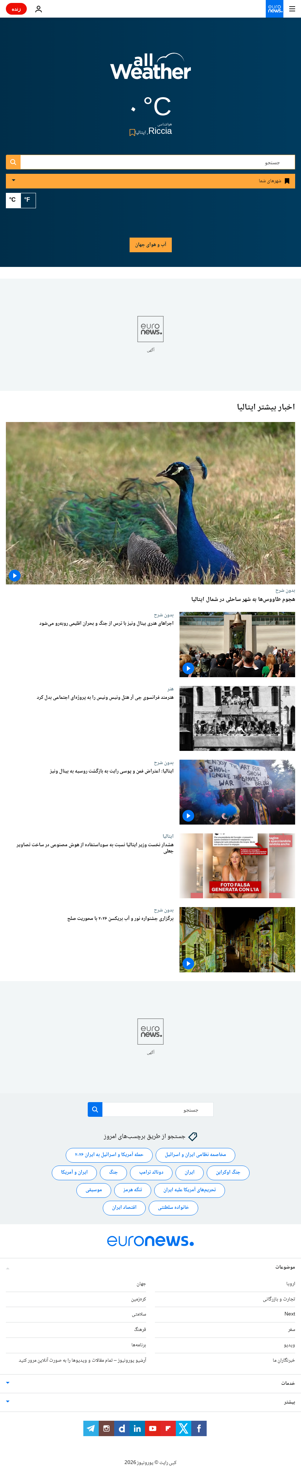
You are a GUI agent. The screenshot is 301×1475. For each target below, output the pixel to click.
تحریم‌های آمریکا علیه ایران (189, 1190)
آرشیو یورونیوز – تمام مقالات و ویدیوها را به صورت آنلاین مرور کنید (82, 1360)
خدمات (288, 1383)
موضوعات (285, 1267)
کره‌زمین (138, 1299)
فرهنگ (140, 1329)
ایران (190, 1172)
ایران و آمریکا (74, 1172)
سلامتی (139, 1314)
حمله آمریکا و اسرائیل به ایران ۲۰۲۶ (109, 1155)
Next (289, 1314)
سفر (291, 1329)
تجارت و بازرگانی (279, 1299)
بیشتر (289, 1402)
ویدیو (289, 1345)
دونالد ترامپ (151, 1172)
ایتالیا (168, 836)
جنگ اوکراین (228, 1172)
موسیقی (94, 1190)
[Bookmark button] (131, 132)
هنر (170, 689)
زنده (16, 8)
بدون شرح (285, 590)
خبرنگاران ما (284, 1360)
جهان (141, 1284)
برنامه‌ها (138, 1345)
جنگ (113, 1172)
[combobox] (150, 162)
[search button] (13, 162)
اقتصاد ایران (124, 1207)
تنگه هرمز (132, 1190)
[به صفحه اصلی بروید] (274, 9)
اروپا (290, 1284)
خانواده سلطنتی (173, 1207)
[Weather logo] (150, 70)
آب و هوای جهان (150, 245)
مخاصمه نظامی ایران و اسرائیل (195, 1155)
